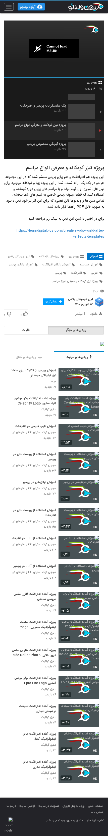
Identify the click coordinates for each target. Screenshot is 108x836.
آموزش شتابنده (89, 264)
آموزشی (93, 256)
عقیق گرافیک (48, 409)
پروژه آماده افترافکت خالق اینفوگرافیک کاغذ (39, 737)
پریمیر (58, 272)
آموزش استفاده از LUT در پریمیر (35, 566)
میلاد (53, 381)
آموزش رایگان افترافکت (56, 264)
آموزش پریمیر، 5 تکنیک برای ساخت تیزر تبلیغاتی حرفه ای (33, 373)
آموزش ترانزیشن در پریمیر (39, 482)
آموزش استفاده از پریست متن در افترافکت (34, 513)
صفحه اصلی (95, 805)
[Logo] (91, 29)
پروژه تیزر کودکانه (49, 256)
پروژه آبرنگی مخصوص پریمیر (46, 144)
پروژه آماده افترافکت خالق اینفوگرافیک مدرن (39, 765)
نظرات (26, 330)
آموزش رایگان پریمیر (21, 264)
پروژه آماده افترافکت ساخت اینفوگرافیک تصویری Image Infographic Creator (37, 625)
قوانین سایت (27, 805)
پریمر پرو (92, 82)
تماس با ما (97, 811)
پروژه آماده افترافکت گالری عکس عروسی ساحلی (35, 597)
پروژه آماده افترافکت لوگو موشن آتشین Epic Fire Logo (35, 681)
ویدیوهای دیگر (76, 330)
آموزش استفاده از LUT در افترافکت (33, 538)
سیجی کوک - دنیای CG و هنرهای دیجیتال (32, 432)
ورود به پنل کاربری (74, 805)
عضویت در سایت (48, 805)
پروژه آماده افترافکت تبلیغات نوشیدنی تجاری (37, 709)
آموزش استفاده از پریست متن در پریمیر (34, 457)
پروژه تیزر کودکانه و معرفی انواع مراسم (40, 125)
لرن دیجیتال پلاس (19, 256)
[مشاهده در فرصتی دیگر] (92, 374)
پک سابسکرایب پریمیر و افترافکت (43, 106)
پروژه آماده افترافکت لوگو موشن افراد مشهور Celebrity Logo (35, 401)
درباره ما (11, 805)
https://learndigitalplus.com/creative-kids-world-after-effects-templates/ (60, 234)
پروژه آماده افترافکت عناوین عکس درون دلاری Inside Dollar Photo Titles (33, 653)
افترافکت (76, 272)
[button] (31, 7)
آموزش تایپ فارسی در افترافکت (35, 426)
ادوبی (94, 272)
